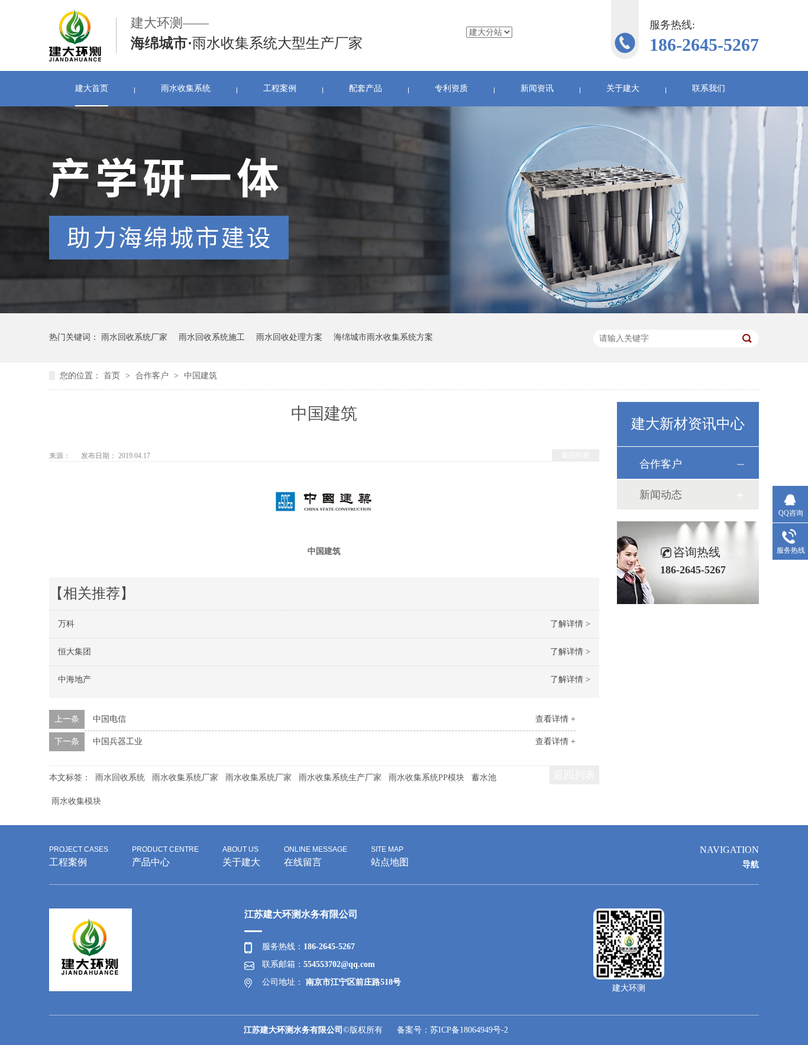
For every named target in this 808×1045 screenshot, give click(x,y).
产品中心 (165, 856)
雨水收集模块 (76, 801)
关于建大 (622, 88)
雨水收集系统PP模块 (426, 777)
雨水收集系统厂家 (185, 777)
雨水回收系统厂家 (134, 337)
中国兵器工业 (118, 741)
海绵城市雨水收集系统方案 (383, 337)
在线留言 (315, 856)
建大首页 (91, 88)
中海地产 (74, 679)
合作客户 (153, 375)
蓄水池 (483, 777)
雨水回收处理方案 (289, 337)
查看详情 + (555, 719)
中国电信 (109, 719)
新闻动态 (660, 495)
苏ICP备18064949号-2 (469, 1029)
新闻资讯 (537, 88)
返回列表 (575, 455)
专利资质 (451, 88)
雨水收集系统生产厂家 (340, 777)
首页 (113, 375)
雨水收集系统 (186, 88)
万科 (66, 623)
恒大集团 (74, 651)
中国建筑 (200, 375)
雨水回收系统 (120, 777)
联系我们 (708, 88)
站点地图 (390, 856)
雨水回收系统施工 (212, 337)
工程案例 (279, 88)
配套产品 (365, 88)
